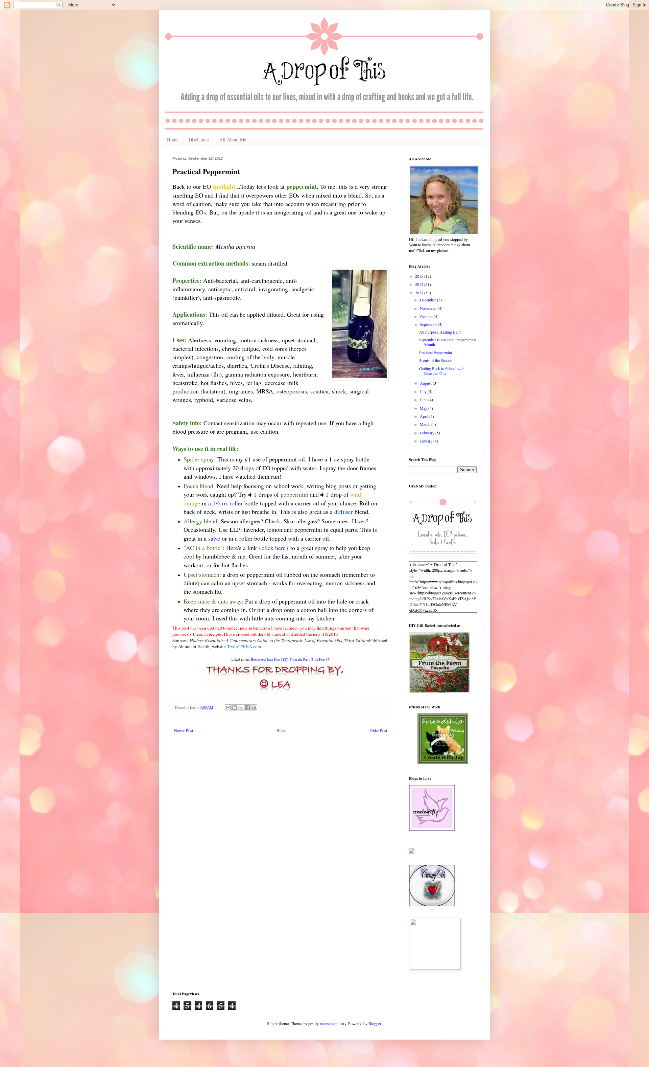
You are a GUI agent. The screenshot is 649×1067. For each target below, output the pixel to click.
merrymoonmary (333, 1023)
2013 (419, 292)
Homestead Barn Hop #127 (269, 659)
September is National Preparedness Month (448, 342)
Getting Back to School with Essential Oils (441, 371)
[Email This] (228, 707)
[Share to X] (241, 707)
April (424, 416)
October (427, 316)
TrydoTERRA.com (244, 646)
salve (215, 538)
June (424, 399)
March (425, 424)
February (427, 432)
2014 (419, 284)
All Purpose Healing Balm (440, 332)
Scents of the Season (435, 360)
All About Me (232, 139)
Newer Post (183, 730)
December (428, 299)
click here (274, 548)
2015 (419, 276)
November (429, 308)
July (424, 391)
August (426, 383)
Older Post (378, 730)
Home (172, 139)
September (429, 324)
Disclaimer (199, 139)
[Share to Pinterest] (253, 707)
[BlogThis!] (234, 707)
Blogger (374, 1023)
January (426, 441)
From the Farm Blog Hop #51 (310, 659)
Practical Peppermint (435, 352)
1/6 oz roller (228, 503)
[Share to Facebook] (247, 707)
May (424, 408)
